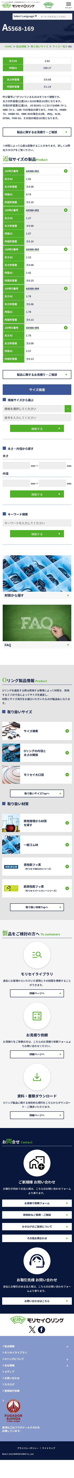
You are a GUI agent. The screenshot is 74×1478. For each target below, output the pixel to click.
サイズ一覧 (59, 46)
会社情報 (9, 1365)
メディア (9, 1371)
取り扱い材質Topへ (37, 907)
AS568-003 (32, 249)
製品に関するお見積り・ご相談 (37, 132)
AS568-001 (32, 171)
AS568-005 (32, 327)
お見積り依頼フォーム (37, 1203)
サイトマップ (48, 1448)
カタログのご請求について (37, 1226)
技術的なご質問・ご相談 (37, 1215)
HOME (8, 46)
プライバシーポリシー (28, 1448)
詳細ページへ (37, 993)
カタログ (9, 1384)
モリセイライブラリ (15, 1352)
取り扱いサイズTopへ (36, 793)
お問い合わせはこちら (37, 1301)
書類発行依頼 (12, 1391)
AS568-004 (32, 288)
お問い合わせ (12, 1378)
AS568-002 (32, 210)
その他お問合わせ (37, 1238)
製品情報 (21, 46)
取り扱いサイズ (39, 46)
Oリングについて (14, 1359)
